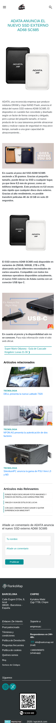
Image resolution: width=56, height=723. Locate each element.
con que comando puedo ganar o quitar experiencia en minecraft (24, 509)
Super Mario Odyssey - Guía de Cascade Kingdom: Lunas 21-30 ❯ (25, 350)
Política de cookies (11, 650)
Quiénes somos (10, 655)
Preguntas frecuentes (13, 645)
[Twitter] (13, 689)
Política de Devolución (13, 640)
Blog (4, 660)
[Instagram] (5, 689)
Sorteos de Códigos (11, 665)
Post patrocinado (10, 627)
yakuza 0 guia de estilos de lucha (21, 503)
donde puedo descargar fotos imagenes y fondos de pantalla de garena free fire (26, 496)
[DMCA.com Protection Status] (13, 721)
